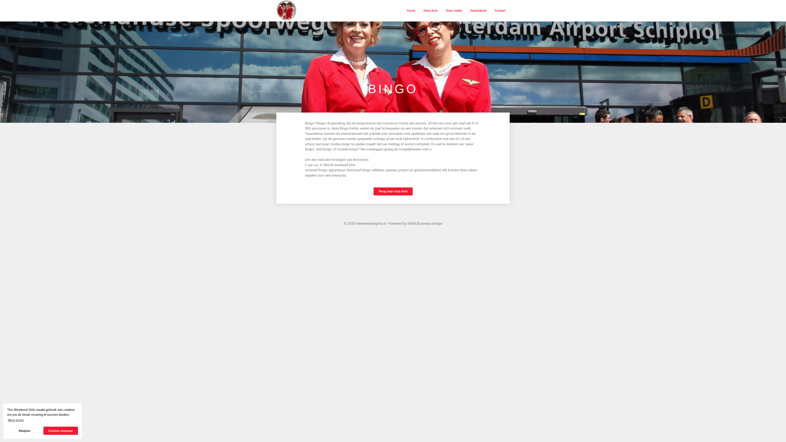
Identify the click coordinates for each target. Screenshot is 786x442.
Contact (500, 10)
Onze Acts (430, 10)
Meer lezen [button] (16, 420)
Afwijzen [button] (24, 430)
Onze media (454, 10)
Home (411, 10)
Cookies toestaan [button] (60, 430)
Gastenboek (478, 10)
